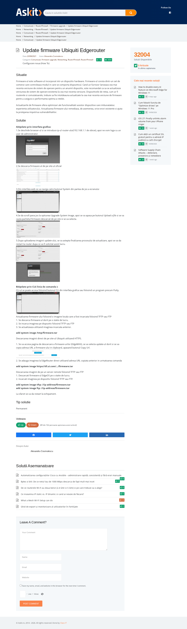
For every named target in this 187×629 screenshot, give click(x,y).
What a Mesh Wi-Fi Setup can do (37, 500)
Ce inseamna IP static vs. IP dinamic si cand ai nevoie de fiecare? (52, 494)
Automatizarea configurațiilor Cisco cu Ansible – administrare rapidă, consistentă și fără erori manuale (71, 475)
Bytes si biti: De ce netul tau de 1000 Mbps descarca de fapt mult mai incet (57, 481)
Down (34, 425)
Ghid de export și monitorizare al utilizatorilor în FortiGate (49, 506)
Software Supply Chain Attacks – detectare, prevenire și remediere (149, 153)
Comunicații (28, 26)
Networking (28, 29)
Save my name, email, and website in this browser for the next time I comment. (54, 586)
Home (18, 26)
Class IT (63, 623)
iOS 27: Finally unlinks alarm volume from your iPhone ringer (152, 121)
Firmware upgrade (57, 26)
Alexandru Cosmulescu (53, 56)
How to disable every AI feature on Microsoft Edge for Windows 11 (152, 90)
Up (22, 425)
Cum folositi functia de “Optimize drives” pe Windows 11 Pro (149, 105)
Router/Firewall (42, 26)
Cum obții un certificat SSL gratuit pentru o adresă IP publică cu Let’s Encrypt (151, 137)
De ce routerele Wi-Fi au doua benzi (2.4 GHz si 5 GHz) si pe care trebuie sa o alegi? (61, 487)
